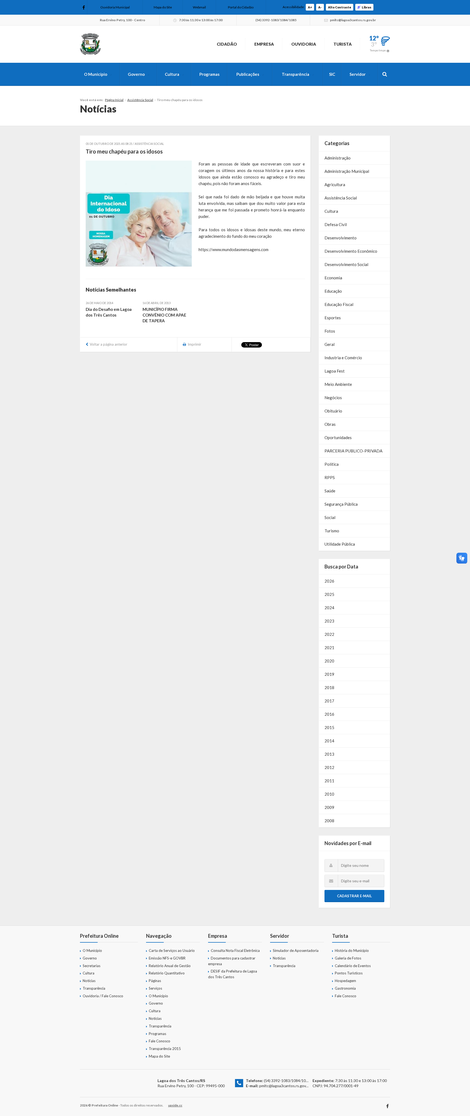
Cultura (172, 74)
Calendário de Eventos (353, 966)
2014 (329, 740)
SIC (332, 74)
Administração (337, 157)
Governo (136, 74)
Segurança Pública (341, 504)
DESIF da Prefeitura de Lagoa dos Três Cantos (232, 974)
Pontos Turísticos (349, 973)
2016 (329, 714)
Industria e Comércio (343, 357)
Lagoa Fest (334, 370)
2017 (329, 700)
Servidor (358, 74)
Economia (333, 277)
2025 (329, 594)
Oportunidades (338, 437)
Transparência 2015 (165, 1048)
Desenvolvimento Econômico (350, 251)
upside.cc (175, 1105)
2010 (329, 794)
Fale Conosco (159, 1041)
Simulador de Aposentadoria (296, 950)
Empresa (264, 44)
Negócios (333, 397)
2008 (329, 820)
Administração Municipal (346, 171)
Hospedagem (345, 981)
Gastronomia (345, 988)
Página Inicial (114, 100)
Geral (329, 344)
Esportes (332, 317)
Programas (209, 74)
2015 (329, 727)
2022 (329, 634)
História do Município (352, 950)
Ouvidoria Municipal (115, 7)
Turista (342, 44)
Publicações (247, 74)
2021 (329, 647)
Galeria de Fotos (348, 958)
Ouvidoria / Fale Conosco (103, 996)
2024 (329, 607)
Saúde (329, 490)
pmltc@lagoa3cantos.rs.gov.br (284, 1085)
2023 (329, 620)
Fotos (329, 331)
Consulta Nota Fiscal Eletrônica (235, 950)
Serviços (155, 988)
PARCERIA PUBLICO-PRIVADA (353, 450)
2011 (329, 780)
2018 (329, 687)
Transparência (295, 74)
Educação (333, 291)
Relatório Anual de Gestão (170, 966)
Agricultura (334, 184)
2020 (329, 660)
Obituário (333, 410)
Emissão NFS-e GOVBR (167, 958)
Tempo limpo (378, 50)
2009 (329, 807)
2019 (329, 674)
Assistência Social (140, 100)
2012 (329, 767)
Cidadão (227, 44)
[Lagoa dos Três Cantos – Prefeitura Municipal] (90, 44)
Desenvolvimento (340, 237)
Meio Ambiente (338, 384)
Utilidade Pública (339, 544)
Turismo (331, 530)
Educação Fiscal (338, 304)
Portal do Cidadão (240, 7)
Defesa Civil (335, 224)
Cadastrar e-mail (354, 896)
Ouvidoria (303, 44)
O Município (95, 74)
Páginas (155, 981)
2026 (329, 581)
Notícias (89, 981)
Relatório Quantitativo (167, 973)
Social (329, 517)
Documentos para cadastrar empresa (231, 961)
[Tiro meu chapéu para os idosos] (139, 214)
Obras (330, 424)
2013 (329, 754)
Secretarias (91, 966)
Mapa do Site (163, 7)
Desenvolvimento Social (346, 264)
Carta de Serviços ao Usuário (172, 950)
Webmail (199, 7)
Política (331, 464)
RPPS (329, 477)
